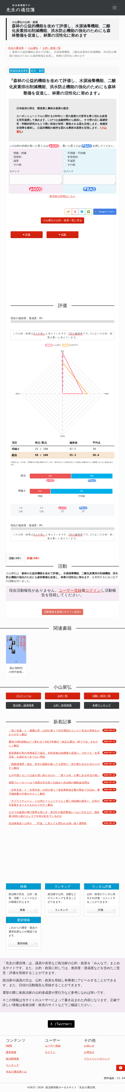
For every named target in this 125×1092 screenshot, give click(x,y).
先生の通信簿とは (16, 1071)
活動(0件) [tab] (15, 558)
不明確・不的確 (76, 153)
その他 (17, 164)
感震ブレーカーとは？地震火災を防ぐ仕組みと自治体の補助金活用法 (49, 782)
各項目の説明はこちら (62, 196)
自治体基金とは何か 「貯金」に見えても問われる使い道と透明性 (48, 823)
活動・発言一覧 (101, 695)
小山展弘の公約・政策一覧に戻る (62, 220)
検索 (22, 909)
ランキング (61, 909)
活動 (63, 234)
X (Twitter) (61, 1024)
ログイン (93, 590)
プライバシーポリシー (97, 1058)
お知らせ (89, 1045)
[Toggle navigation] (114, 7)
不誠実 (71, 160)
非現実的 (72, 156)
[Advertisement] (62, 271)
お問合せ (89, 1052)
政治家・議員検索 (23, 705)
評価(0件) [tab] (33, 558)
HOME (9, 1045)
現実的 (17, 156)
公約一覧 (62, 695)
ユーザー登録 (70, 590)
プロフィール (23, 695)
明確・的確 (20, 153)
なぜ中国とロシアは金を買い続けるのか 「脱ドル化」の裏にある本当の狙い (54, 775)
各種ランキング (101, 705)
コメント (14, 171)
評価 (27, 234)
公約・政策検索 (62, 705)
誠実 (16, 160)
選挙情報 (22, 943)
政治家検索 (12, 1058)
